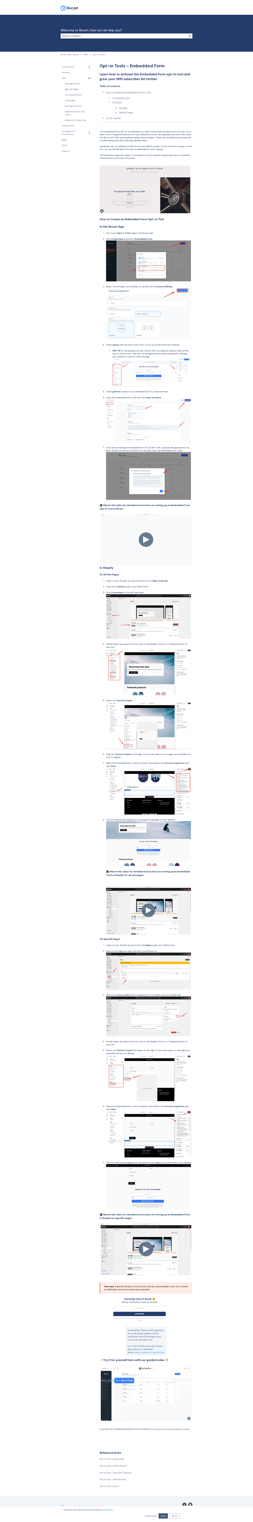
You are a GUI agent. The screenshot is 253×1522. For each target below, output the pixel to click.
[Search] (189, 35)
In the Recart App (121, 98)
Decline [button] (174, 1516)
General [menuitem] (65, 72)
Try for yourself (113, 118)
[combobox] (124, 35)
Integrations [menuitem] (68, 125)
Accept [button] (163, 1516)
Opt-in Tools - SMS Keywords (113, 1479)
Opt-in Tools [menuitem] (71, 89)
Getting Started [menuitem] (72, 83)
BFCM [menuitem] (64, 145)
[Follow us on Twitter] (184, 1505)
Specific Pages (126, 112)
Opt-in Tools (99, 54)
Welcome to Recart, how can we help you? (91, 30)
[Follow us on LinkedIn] (190, 1505)
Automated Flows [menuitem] (73, 94)
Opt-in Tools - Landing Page (112, 1459)
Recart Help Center (70, 54)
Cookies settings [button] (151, 1516)
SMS (86, 54)
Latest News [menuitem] (68, 66)
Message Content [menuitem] (73, 106)
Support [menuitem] (66, 151)
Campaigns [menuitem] (70, 100)
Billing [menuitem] (64, 139)
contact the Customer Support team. (171, 1429)
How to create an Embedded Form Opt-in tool (128, 92)
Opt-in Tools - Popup (109, 1486)
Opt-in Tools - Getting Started (113, 1465)
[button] (89, 67)
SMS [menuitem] (64, 78)
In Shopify (117, 102)
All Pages (123, 108)
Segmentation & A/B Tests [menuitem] (75, 113)
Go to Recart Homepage (178, 8)
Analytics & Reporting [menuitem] (75, 120)
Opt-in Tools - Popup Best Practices (115, 1472)
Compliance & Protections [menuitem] (68, 133)
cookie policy (107, 1510)
